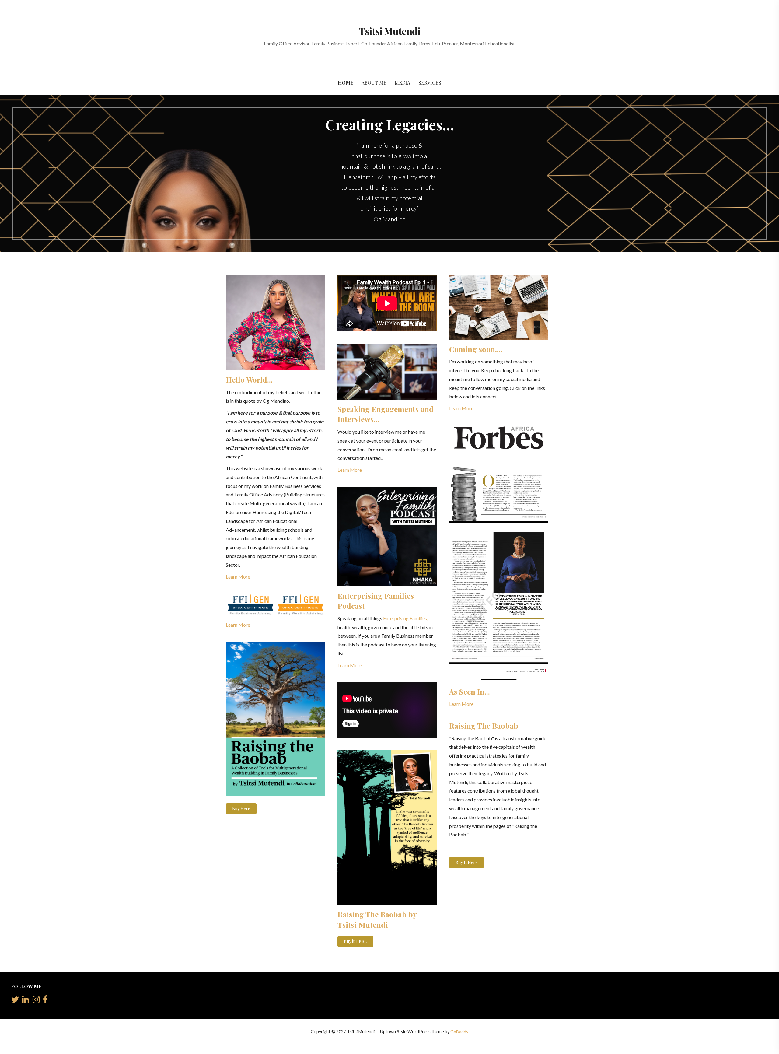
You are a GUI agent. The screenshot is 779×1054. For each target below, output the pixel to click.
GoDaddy (459, 1031)
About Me (374, 82)
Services (429, 82)
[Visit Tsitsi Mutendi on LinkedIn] (25, 1000)
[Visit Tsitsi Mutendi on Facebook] (45, 1000)
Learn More (238, 577)
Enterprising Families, (405, 618)
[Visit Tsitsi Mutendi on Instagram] (36, 1000)
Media (402, 82)
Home (345, 82)
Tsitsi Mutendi (389, 30)
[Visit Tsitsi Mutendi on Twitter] (15, 1000)
